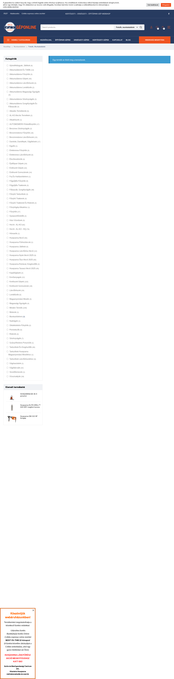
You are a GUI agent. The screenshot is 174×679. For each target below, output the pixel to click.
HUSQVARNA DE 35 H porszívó (28, 395)
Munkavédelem (19, 47)
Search (140, 27)
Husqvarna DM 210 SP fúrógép (28, 417)
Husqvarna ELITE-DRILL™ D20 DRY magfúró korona (30, 406)
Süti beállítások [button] (153, 5)
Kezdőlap (7, 47)
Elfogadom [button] (166, 5)
